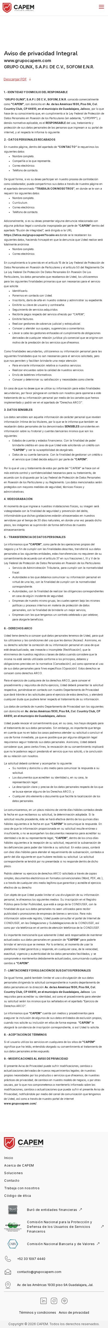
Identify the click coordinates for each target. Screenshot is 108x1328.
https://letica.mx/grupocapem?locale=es (31, 235)
